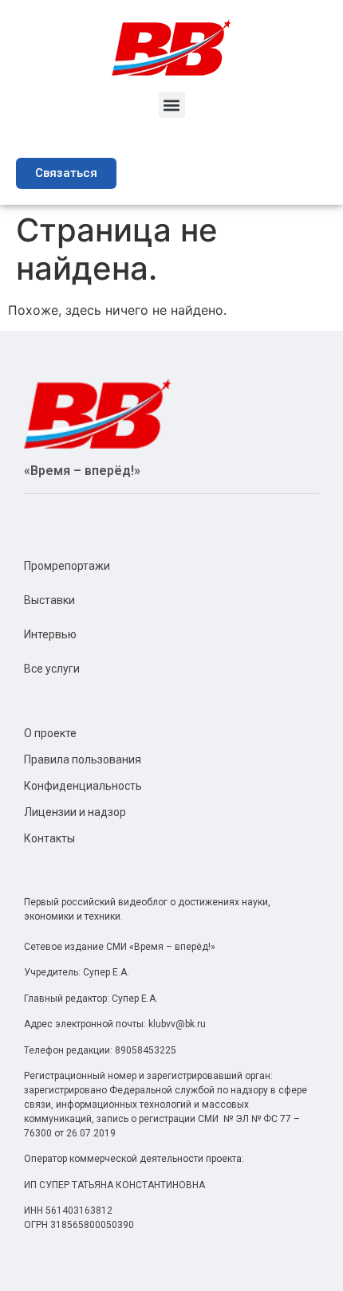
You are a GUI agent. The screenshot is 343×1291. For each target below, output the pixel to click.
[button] (172, 105)
